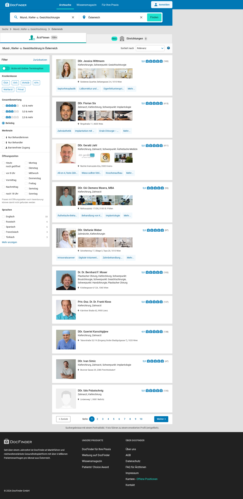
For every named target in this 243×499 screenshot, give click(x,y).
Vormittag (11, 180)
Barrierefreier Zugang (19, 147)
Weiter (160, 419)
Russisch (27, 221)
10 (141, 419)
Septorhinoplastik (67, 88)
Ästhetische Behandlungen (68, 215)
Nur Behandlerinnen (18, 137)
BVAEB (25, 82)
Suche (5, 29)
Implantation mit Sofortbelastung (86, 131)
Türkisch (27, 237)
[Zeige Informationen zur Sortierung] (168, 48)
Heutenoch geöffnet (13, 165)
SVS (15, 82)
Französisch (27, 232)
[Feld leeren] (73, 17)
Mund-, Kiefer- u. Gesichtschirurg (30, 29)
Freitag (32, 183)
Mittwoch (34, 173)
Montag (33, 163)
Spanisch (27, 226)
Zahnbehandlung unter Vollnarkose (113, 257)
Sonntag (33, 193)
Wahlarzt (8, 89)
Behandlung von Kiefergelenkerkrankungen (92, 215)
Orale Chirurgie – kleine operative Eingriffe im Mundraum (110, 131)
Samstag (33, 188)
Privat (21, 89)
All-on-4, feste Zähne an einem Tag (68, 173)
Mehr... (131, 88)
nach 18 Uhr (12, 193)
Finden (154, 17)
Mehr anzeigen (9, 242)
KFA (36, 82)
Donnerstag (35, 178)
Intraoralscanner (66, 257)
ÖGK (5, 82)
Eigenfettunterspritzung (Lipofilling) (114, 88)
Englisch (27, 216)
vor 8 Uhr (10, 173)
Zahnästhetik (64, 131)
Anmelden (164, 4)
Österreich (57, 29)
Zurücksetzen (40, 59)
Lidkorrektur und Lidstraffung (90, 88)
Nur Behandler (15, 142)
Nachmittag (12, 187)
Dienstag (33, 168)
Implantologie (113, 215)
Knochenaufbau (114, 173)
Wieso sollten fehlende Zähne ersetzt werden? (92, 173)
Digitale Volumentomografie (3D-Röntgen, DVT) (89, 257)
